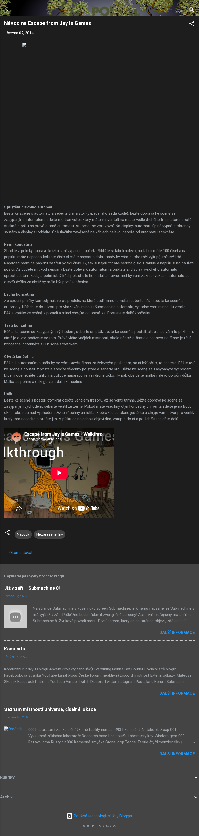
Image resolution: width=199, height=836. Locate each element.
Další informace (177, 632)
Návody (23, 534)
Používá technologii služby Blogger (102, 816)
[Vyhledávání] (192, 10)
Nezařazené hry (49, 534)
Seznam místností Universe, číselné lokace (50, 709)
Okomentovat (20, 552)
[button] (192, 25)
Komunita (14, 648)
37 (84, 263)
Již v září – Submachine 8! (32, 588)
